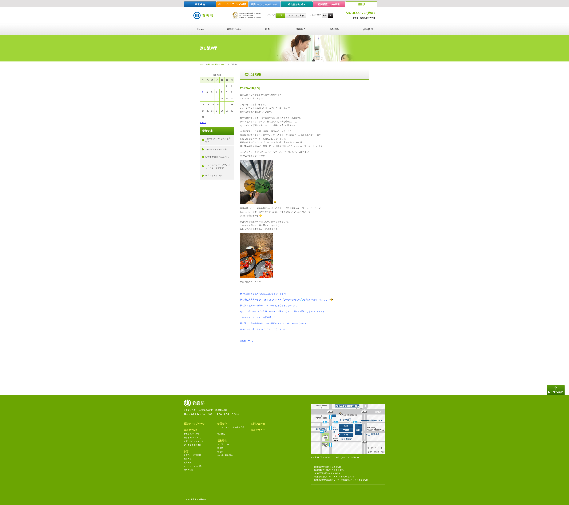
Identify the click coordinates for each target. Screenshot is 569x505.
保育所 (220, 451)
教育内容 (187, 459)
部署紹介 (301, 29)
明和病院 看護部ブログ (216, 64)
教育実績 (187, 462)
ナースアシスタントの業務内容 (230, 427)
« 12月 (203, 122)
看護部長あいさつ (191, 434)
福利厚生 (334, 29)
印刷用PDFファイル (321, 457)
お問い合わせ (258, 423)
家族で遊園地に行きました (217, 157)
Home (200, 29)
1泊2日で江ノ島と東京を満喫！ (218, 140)
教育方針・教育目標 (192, 455)
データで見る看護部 (192, 445)
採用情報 (368, 29)
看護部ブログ (258, 430)
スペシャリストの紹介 (193, 466)
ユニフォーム (223, 444)
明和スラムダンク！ (214, 175)
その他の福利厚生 (225, 455)
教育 (267, 29)
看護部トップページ (194, 423)
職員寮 (220, 448)
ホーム (202, 64)
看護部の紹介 (234, 29)
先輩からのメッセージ (193, 441)
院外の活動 (188, 470)
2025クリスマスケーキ (216, 149)
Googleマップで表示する (348, 457)
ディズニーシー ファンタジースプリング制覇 (217, 166)
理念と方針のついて (192, 437)
